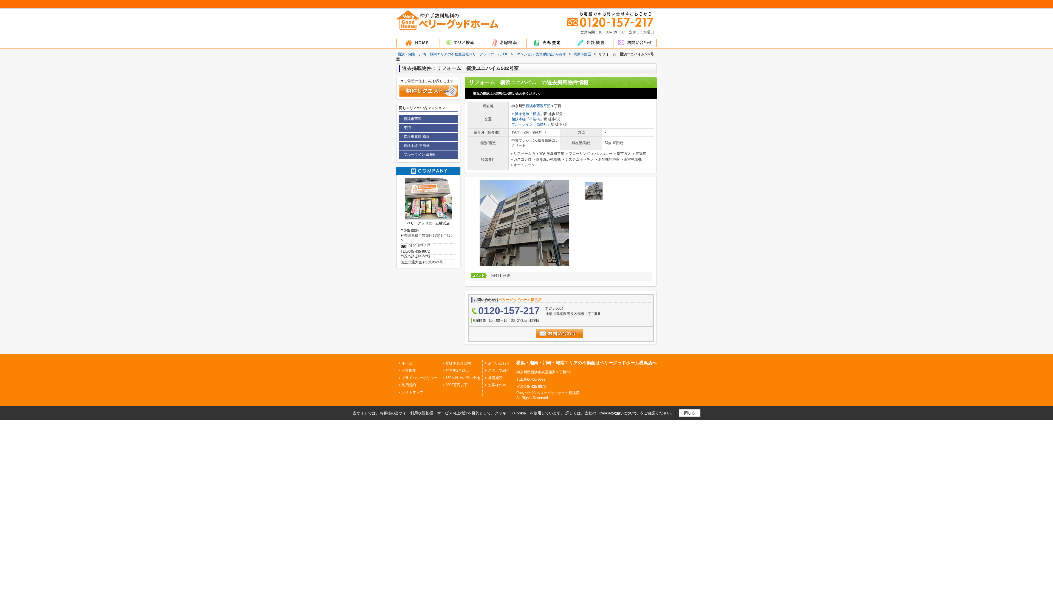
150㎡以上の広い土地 (463, 378)
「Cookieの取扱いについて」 (618, 413)
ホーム (407, 363)
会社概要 (409, 370)
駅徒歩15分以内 (458, 363)
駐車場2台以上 (457, 370)
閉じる (689, 413)
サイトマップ (412, 392)
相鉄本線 (518, 119)
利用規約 (409, 385)
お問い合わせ (498, 363)
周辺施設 (495, 378)
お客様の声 (497, 385)
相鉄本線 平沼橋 (417, 146)
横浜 (536, 114)
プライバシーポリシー (419, 378)
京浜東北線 (520, 114)
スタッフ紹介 (498, 370)
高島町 (541, 124)
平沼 (547, 106)
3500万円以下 (457, 385)
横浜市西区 (535, 106)
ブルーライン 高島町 (420, 154)
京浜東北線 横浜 (417, 137)
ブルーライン (522, 124)
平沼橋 (534, 119)
